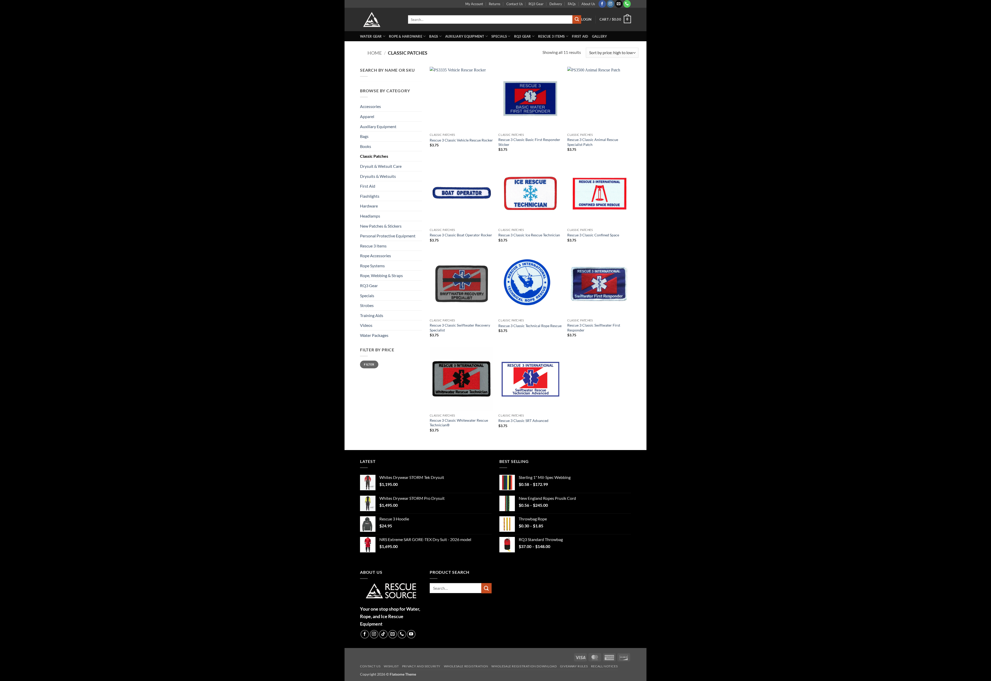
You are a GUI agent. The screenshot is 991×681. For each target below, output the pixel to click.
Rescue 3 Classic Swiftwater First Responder (593, 327)
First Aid (580, 36)
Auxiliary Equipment (464, 36)
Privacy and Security (421, 666)
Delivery (555, 4)
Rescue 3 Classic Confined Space (593, 235)
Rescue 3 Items (551, 36)
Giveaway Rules (574, 666)
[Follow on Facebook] (602, 4)
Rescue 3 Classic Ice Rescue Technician (529, 235)
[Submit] (576, 19)
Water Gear (371, 36)
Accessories (370, 106)
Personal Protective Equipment (387, 235)
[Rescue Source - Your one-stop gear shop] (380, 19)
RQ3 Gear (536, 4)
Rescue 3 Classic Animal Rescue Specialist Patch (592, 142)
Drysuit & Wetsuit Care (381, 166)
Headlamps (370, 215)
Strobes (367, 305)
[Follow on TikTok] (383, 634)
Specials (499, 36)
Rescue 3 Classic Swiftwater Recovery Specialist (460, 327)
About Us (588, 4)
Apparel (367, 116)
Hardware (369, 205)
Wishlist (391, 666)
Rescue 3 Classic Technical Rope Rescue (530, 325)
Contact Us (514, 4)
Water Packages (374, 335)
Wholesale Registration (466, 666)
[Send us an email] (618, 4)
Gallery (599, 36)
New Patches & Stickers (381, 225)
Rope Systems (372, 265)
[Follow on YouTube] (411, 634)
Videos (366, 325)
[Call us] (627, 4)
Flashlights (369, 196)
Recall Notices (604, 666)
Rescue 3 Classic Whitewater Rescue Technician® (459, 422)
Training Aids (371, 315)
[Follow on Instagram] (610, 4)
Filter (369, 364)
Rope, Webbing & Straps (381, 275)
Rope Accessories (375, 255)
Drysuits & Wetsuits (378, 176)
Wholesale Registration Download (524, 666)
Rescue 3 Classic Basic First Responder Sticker (529, 142)
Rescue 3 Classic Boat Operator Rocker (461, 235)
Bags (433, 36)
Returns (494, 4)
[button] (586, 19)
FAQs (572, 4)
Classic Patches (374, 156)
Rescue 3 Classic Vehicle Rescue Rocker (461, 140)
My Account (474, 4)
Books (365, 146)
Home (374, 53)
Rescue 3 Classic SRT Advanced (523, 420)
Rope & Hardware (405, 36)
